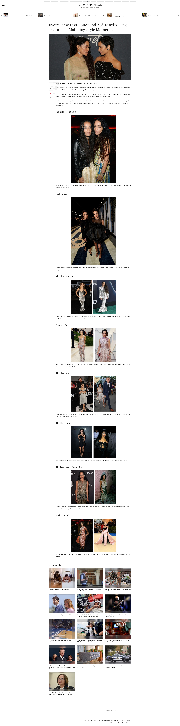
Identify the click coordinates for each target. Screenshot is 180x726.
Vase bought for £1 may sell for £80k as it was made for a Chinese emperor (127, 15)
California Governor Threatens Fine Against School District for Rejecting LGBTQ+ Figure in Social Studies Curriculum (62, 667)
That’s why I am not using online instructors (59, 589)
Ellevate (113, 720)
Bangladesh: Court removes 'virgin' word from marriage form (162, 15)
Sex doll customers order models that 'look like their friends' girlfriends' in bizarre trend (57, 15)
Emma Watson (117, 0)
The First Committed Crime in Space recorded (89, 15)
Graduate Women (126, 720)
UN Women (93, 720)
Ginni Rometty (100, 0)
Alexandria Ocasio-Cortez (76, 0)
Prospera (128, 722)
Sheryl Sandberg (55, 0)
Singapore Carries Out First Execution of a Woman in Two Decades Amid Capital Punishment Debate (89, 615)
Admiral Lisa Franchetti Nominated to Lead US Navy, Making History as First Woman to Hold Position (61, 693)
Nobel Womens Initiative (103, 720)
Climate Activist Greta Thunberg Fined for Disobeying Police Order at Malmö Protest (89, 641)
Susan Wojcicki (86, 0)
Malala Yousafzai (109, 0)
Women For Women (114, 722)
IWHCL (118, 720)
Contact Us (87, 720)
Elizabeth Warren (64, 0)
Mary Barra (93, 0)
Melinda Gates (47, 0)
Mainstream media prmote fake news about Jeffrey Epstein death (23, 15)
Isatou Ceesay (133, 0)
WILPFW (122, 722)
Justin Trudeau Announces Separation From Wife (60, 615)
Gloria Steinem (125, 0)
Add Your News (89, 12)
